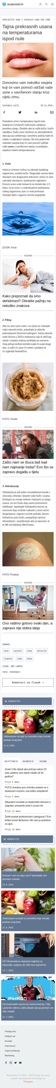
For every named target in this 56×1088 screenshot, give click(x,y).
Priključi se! (10, 1036)
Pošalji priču (10, 1031)
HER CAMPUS (17, 666)
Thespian (28, 1081)
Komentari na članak (26, 682)
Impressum (10, 1046)
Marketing (9, 1055)
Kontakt (8, 1041)
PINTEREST (15, 672)
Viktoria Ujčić (10, 105)
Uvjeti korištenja (12, 1050)
